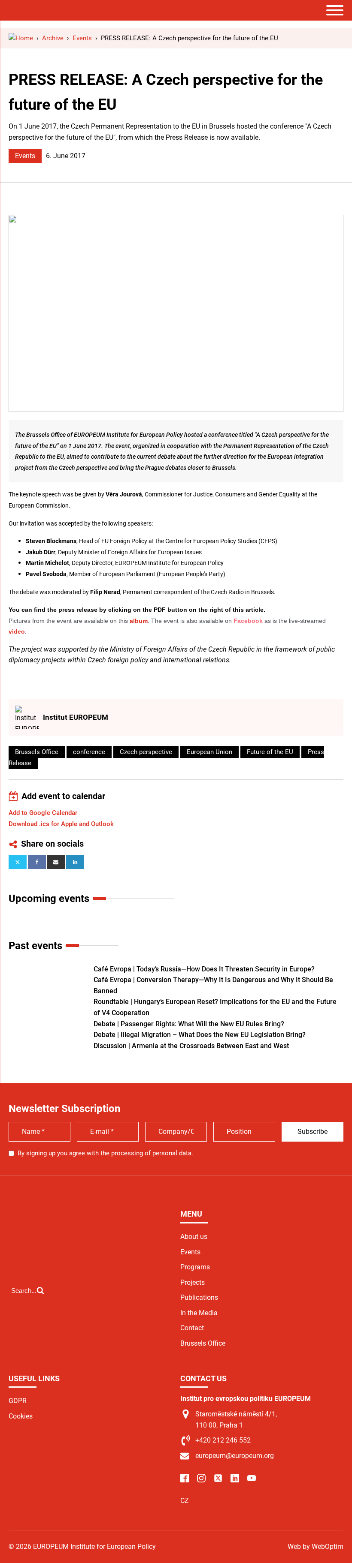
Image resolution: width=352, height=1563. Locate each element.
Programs (195, 1267)
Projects (192, 1282)
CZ (184, 1501)
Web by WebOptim (315, 1546)
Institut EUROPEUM (75, 717)
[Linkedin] (75, 862)
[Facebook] (37, 862)
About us (193, 1236)
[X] (18, 862)
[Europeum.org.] (21, 38)
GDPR (18, 1401)
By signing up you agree (105, 1153)
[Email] (56, 862)
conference (89, 752)
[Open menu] (334, 10)
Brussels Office (36, 752)
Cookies (21, 1416)
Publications (199, 1297)
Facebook (248, 620)
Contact (192, 1328)
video (17, 631)
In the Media (199, 1313)
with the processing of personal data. (140, 1153)
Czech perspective (146, 752)
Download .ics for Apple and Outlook (61, 824)
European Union (209, 752)
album (139, 620)
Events (25, 156)
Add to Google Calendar (43, 813)
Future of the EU (270, 752)
